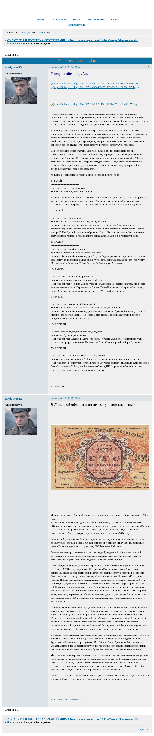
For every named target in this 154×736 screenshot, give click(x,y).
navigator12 (13, 67)
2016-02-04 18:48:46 (70, 398)
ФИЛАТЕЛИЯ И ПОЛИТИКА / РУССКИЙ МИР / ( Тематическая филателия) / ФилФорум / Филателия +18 (72, 40)
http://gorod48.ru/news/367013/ (67, 699)
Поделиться (56, 67)
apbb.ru (144, 729)
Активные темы (76, 24)
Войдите (26, 32)
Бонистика (13, 43)
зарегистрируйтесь (46, 32)
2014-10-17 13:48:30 (70, 67)
